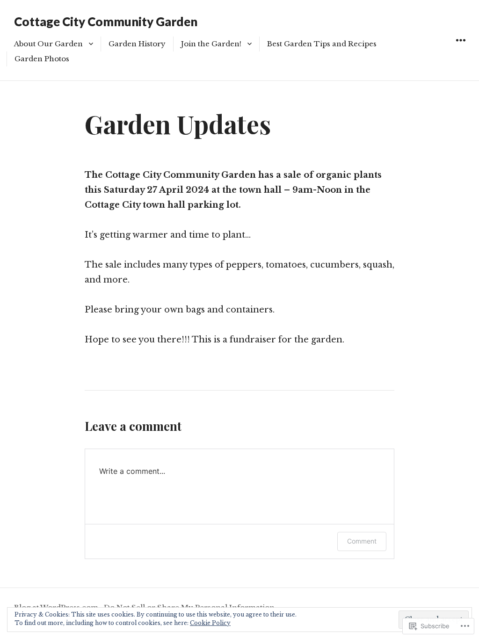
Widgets (461, 50)
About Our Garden (48, 43)
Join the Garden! (211, 43)
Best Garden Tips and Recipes (322, 43)
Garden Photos (42, 58)
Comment (362, 541)
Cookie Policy (210, 622)
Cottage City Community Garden (105, 21)
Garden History (137, 43)
